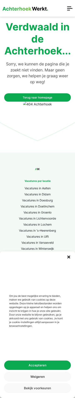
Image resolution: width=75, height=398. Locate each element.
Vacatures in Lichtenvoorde (37, 218)
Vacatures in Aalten (38, 188)
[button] (69, 257)
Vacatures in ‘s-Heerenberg (37, 230)
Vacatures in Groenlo (37, 212)
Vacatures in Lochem (37, 224)
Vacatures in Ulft (37, 236)
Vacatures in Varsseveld (37, 242)
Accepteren (37, 365)
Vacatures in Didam (37, 194)
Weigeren (37, 377)
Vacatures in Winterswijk (37, 248)
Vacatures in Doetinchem (37, 206)
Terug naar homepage (37, 97)
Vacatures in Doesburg (37, 200)
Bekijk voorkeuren (37, 388)
